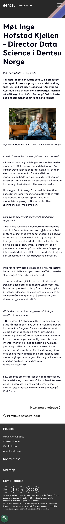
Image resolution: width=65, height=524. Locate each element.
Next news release (44, 407)
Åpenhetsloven (12, 451)
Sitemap (9, 470)
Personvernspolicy (13, 437)
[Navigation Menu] (59, 5)
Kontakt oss (11, 459)
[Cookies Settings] (4, 518)
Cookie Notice (11, 441)
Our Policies (10, 446)
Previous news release (23, 416)
